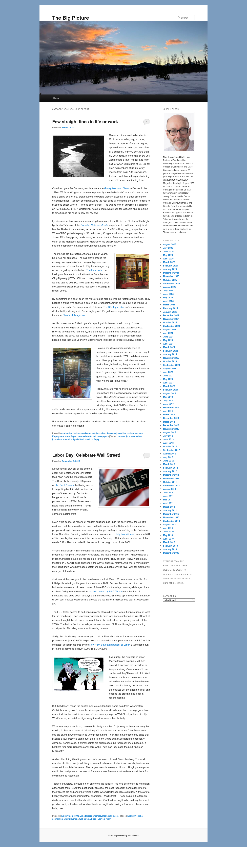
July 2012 (168, 457)
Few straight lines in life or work (85, 121)
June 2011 (168, 496)
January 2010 (170, 549)
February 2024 (170, 350)
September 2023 (171, 365)
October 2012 (170, 446)
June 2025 (168, 294)
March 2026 (169, 262)
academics (66, 433)
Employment (58, 436)
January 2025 (170, 311)
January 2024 (170, 354)
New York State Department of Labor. (109, 644)
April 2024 (168, 343)
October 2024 (170, 322)
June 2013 (168, 439)
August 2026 (169, 244)
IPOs (76, 815)
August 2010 (169, 524)
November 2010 (171, 517)
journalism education (62, 439)
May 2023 (168, 379)
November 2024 (171, 318)
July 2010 (168, 527)
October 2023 (170, 361)
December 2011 (171, 474)
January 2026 (170, 269)
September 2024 (171, 325)
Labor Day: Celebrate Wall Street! (86, 455)
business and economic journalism (89, 433)
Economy (131, 815)
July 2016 (168, 411)
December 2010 (171, 513)
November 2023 (171, 357)
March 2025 (169, 304)
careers (121, 436)
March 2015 (169, 414)
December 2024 (171, 315)
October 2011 (170, 481)
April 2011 (168, 503)
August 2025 (169, 286)
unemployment (100, 815)
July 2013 (168, 435)
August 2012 (169, 453)
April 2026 (168, 258)
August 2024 (169, 329)
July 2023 (168, 372)
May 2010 (168, 535)
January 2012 (170, 471)
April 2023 (168, 382)
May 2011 (168, 499)
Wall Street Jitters (87, 818)
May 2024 (168, 340)
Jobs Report (71, 436)
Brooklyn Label (116, 307)
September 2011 (171, 485)
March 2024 (169, 347)
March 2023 (169, 386)
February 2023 (170, 389)
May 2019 (168, 396)
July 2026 (168, 247)
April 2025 (168, 301)
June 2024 (168, 336)
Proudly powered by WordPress (123, 835)
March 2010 (169, 542)
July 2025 (168, 290)
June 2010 (168, 531)
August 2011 (169, 489)
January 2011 (170, 510)
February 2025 (170, 308)
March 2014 (169, 421)
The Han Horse (94, 270)
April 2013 (168, 442)
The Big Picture (70, 17)
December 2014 (171, 418)
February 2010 (170, 545)
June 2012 (168, 460)
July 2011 (168, 492)
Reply (95, 439)
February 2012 (170, 467)
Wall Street (113, 815)
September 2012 (171, 450)
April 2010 (168, 538)
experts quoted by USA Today (105, 591)
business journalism (117, 433)
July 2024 (168, 332)
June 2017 (168, 403)
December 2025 (171, 272)
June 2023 (168, 375)
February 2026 (170, 265)
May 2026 (168, 255)
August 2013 (169, 432)
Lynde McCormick (82, 439)
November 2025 (171, 276)
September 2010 (171, 520)
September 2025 (171, 283)
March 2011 (169, 506)
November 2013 (171, 428)
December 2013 (171, 425)
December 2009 (171, 552)
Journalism (136, 436)
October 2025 (170, 279)
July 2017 (168, 400)
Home (56, 98)
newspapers (103, 436)
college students (135, 433)
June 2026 (168, 251)
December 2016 (171, 407)
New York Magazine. (74, 315)
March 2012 (169, 464)
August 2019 (169, 393)
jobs (128, 436)
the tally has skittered (124, 534)
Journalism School (87, 436)
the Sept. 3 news (65, 485)
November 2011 (171, 478)
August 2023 (169, 368)
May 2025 (168, 297)
